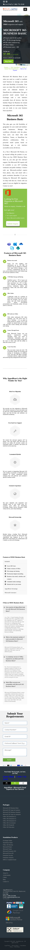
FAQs (23, 67)
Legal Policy (8, 945)
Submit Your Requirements (11, 69)
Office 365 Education (8, 827)
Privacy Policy (15, 945)
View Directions (6, 898)
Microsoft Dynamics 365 (9, 851)
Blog (4, 879)
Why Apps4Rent (15, 67)
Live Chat (8, 4)
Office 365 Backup (8, 844)
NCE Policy (17, 946)
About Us (5, 873)
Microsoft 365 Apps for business (11, 810)
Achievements (6, 875)
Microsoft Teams (7, 849)
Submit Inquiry (12, 224)
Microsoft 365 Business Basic (11, 808)
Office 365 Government (9, 823)
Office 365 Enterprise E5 (9, 820)
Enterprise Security (8, 855)
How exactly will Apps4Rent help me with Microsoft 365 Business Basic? (15, 609)
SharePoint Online (8, 842)
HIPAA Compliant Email (9, 859)
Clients (5, 877)
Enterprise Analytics (8, 857)
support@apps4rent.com (13, 897)
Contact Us (6, 881)
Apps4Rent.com (19, 941)
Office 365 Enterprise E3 (9, 818)
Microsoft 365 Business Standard (11, 812)
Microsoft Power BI (8, 853)
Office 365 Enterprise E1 (9, 816)
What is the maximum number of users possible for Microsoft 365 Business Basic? (15, 639)
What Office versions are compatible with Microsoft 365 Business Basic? (15, 684)
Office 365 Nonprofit (8, 825)
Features (6, 67)
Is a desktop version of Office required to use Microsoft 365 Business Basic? (14, 659)
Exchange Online (7, 840)
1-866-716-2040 (18, 4)
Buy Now (8, 61)
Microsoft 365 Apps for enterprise (12, 814)
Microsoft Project (7, 847)
